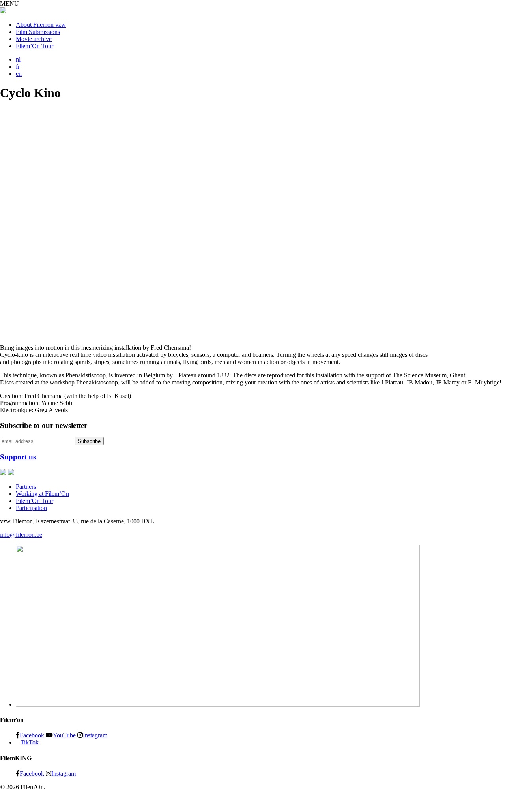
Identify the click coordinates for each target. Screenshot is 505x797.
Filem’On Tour (34, 46)
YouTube (64, 735)
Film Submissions (38, 31)
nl (18, 59)
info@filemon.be (21, 534)
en (19, 73)
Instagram (95, 735)
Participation (31, 507)
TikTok (30, 742)
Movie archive (34, 39)
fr (18, 66)
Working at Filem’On (42, 493)
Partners (26, 486)
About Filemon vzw (41, 24)
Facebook (32, 735)
